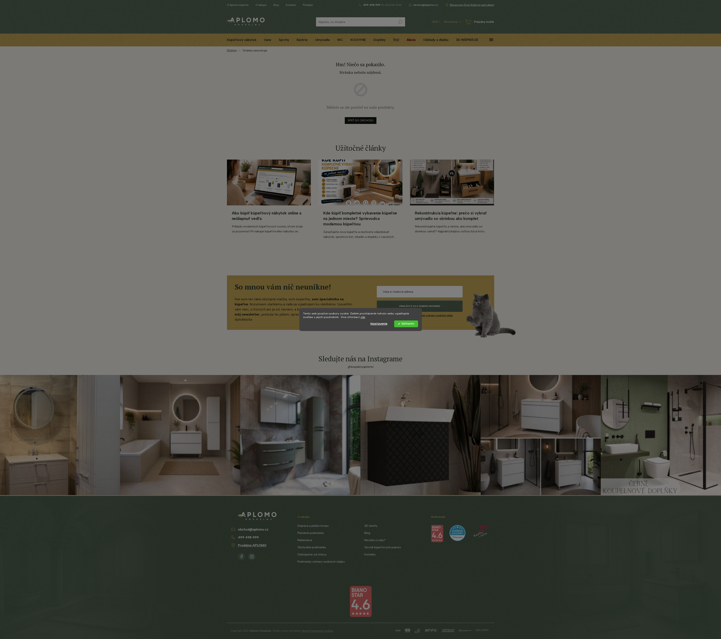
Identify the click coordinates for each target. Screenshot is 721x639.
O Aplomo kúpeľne (238, 5)
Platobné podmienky (310, 533)
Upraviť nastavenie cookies (317, 630)
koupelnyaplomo (252, 556)
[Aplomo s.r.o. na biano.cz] (360, 601)
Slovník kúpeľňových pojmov (382, 547)
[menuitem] (241, 40)
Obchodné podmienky (311, 547)
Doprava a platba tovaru (313, 526)
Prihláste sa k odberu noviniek (419, 306)
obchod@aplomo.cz (253, 529)
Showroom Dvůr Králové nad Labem (472, 5)
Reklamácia (304, 540)
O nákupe (261, 5)
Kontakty (291, 5)
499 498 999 (248, 537)
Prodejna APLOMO (252, 545)
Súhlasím (407, 324)
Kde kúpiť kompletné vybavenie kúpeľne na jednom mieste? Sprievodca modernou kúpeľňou (360, 218)
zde (363, 317)
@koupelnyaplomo (360, 367)
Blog (276, 5)
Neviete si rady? (374, 540)
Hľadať (400, 22)
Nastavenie (378, 324)
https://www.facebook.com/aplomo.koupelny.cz (241, 556)
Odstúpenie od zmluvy (312, 554)
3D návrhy (370, 526)
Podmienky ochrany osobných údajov (321, 561)
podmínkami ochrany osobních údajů (432, 315)
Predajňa (308, 5)
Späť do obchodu (360, 120)
